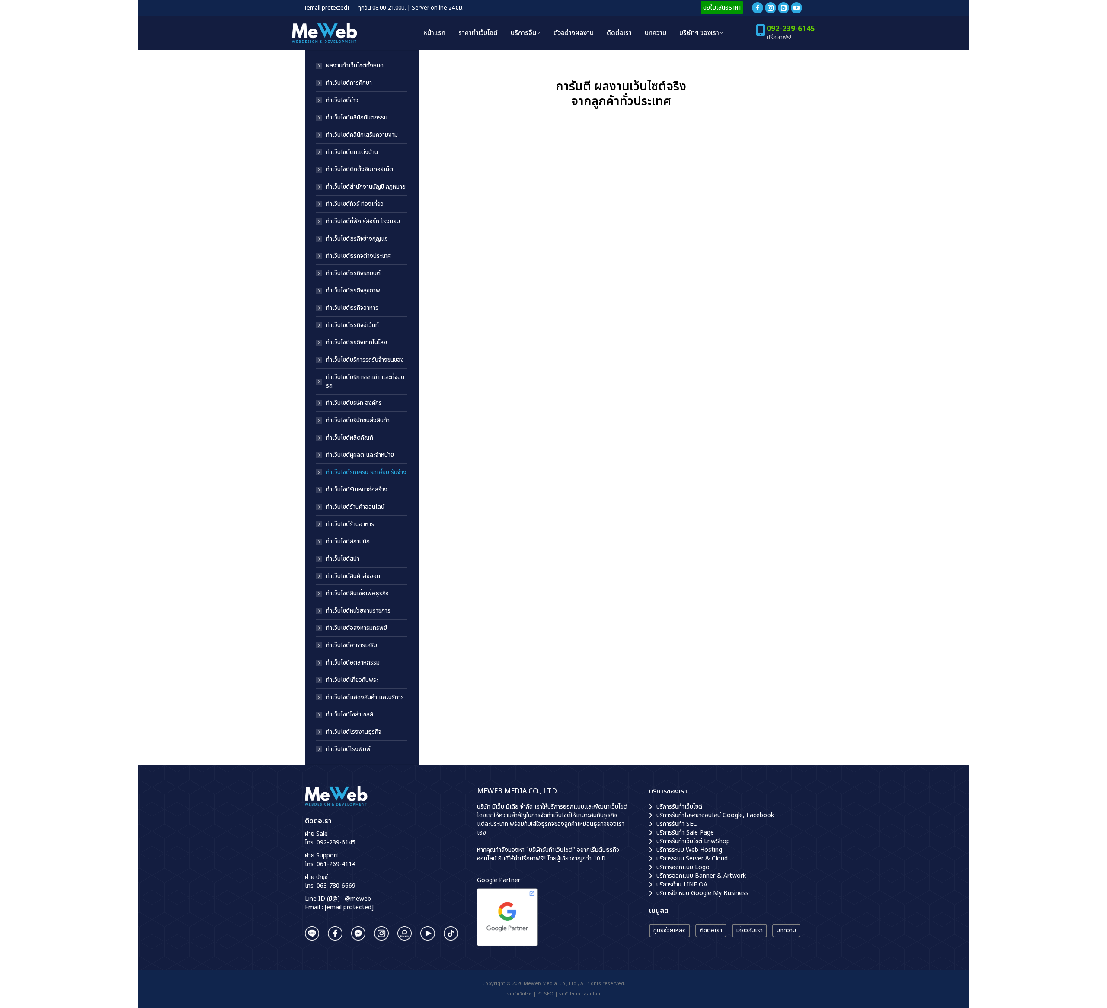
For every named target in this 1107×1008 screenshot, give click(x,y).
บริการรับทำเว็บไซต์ (679, 806)
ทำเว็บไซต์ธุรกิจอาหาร (352, 308)
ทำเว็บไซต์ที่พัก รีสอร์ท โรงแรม (363, 221)
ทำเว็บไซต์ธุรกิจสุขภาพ (353, 290)
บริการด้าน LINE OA (681, 884)
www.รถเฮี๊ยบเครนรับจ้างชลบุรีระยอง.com (497, 595)
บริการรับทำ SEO (677, 823)
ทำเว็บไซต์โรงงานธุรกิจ (353, 732)
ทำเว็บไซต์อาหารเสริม (351, 645)
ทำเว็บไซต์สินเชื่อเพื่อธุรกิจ (357, 593)
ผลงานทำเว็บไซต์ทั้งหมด (355, 65)
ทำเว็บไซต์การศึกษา (349, 83)
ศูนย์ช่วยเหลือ (669, 930)
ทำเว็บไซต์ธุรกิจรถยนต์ (353, 273)
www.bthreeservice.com (728, 326)
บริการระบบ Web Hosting (689, 849)
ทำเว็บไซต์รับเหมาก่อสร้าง (356, 489)
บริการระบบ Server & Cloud (692, 858)
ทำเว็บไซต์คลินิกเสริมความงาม (362, 135)
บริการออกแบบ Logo (683, 867)
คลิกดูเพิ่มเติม (463, 337)
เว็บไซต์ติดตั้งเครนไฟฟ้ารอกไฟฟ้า (685, 267)
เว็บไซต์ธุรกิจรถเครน (470, 267)
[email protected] (327, 8)
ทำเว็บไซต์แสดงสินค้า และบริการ (365, 697)
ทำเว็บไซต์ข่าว (342, 100)
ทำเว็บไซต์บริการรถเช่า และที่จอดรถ (365, 381)
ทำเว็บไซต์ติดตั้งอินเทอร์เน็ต (359, 169)
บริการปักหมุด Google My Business (702, 893)
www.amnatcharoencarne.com (539, 321)
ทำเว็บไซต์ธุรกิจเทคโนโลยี (356, 342)
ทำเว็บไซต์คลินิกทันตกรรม (356, 117)
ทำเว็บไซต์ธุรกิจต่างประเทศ (358, 256)
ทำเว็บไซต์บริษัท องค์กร (354, 403)
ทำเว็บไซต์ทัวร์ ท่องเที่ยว (355, 204)
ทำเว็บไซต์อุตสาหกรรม (353, 662)
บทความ (786, 930)
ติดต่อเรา (711, 930)
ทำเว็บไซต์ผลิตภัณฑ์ (349, 437)
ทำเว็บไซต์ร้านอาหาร (350, 524)
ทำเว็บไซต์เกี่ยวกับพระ (352, 680)
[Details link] (521, 188)
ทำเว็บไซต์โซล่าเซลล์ (349, 714)
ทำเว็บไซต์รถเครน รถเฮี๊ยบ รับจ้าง (366, 472)
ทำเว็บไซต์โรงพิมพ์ (348, 749)
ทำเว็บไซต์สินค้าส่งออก (353, 576)
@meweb (358, 898)
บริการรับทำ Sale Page (685, 832)
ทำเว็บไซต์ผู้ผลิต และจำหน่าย (360, 455)
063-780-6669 (336, 885)
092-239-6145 (791, 29)
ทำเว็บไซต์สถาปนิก (348, 541)
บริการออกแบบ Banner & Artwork (701, 875)
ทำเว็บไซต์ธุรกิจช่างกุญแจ (357, 238)
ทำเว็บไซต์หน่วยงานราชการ (358, 611)
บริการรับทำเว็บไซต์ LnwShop (693, 841)
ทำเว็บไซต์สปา (342, 559)
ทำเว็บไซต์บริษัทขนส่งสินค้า (358, 420)
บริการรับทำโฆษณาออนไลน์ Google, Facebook (715, 815)
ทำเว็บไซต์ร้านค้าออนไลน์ (355, 507)
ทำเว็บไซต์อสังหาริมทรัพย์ (356, 628)
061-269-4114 (336, 864)
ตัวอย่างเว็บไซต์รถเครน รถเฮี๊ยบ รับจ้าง (495, 512)
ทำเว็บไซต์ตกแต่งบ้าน (352, 152)
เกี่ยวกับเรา (749, 930)
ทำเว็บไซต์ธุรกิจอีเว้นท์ (352, 325)
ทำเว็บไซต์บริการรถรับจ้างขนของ (365, 360)
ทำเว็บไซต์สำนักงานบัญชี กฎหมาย (366, 187)
